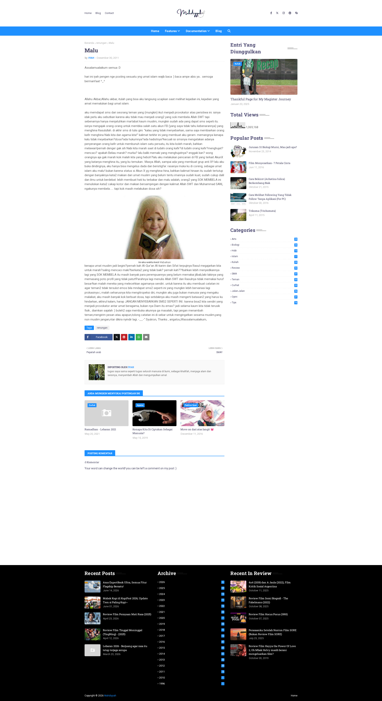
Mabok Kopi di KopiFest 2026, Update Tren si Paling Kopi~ (125, 600)
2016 (191, 641)
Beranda (89, 43)
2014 (191, 653)
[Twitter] (117, 337)
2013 (191, 659)
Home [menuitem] (155, 31)
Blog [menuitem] (218, 31)
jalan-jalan (264, 291)
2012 (191, 665)
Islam (264, 256)
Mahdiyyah (110, 695)
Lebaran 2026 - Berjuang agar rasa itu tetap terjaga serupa (125, 648)
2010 (191, 677)
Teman (264, 279)
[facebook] (271, 13)
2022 (191, 605)
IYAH (91, 57)
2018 (191, 629)
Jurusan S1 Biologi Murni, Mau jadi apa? (273, 147)
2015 (191, 647)
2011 (191, 671)
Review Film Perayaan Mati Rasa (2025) (127, 614)
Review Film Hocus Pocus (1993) (268, 614)
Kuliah (264, 262)
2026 (191, 582)
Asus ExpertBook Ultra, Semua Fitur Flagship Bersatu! (125, 584)
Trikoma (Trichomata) (262, 211)
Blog (98, 13)
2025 (191, 588)
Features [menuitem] (171, 31)
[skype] (295, 13)
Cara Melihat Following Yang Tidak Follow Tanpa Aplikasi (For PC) (270, 197)
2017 (191, 635)
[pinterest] (290, 13)
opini (264, 296)
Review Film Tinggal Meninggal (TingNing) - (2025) (122, 632)
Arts (264, 239)
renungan (101, 43)
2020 (191, 617)
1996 (191, 683)
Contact (109, 13)
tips (264, 302)
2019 (191, 623)
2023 (191, 599)
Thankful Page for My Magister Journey (260, 99)
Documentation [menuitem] (196, 31)
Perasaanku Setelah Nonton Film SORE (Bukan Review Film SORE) (272, 632)
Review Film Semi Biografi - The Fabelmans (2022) (268, 600)
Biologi (264, 244)
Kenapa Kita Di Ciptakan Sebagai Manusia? (152, 431)
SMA (264, 273)
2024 (191, 594)
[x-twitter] (277, 13)
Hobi (264, 250)
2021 (191, 611)
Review (264, 268)
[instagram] (284, 13)
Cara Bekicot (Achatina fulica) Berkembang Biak (267, 181)
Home (88, 13)
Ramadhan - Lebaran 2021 (100, 429)
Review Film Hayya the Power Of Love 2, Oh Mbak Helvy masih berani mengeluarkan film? (272, 650)
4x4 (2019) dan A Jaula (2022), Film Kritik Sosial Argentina (270, 584)
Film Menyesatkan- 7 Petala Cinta (269, 163)
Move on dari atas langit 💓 (197, 429)
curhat (264, 285)
